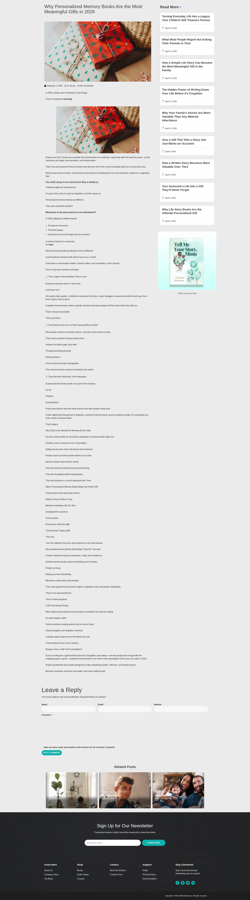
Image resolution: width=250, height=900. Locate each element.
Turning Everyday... (57, 795)
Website (157, 704)
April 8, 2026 (170, 151)
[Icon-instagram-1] (193, 883)
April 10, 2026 (171, 28)
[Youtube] (188, 883)
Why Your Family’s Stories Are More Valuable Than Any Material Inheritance (186, 116)
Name (45, 704)
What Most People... (111, 795)
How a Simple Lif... (164, 795)
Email (101, 704)
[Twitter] (183, 883)
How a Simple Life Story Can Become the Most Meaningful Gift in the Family (187, 66)
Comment (47, 715)
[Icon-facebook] (177, 883)
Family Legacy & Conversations (61, 792)
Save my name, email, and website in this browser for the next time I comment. (79, 747)
